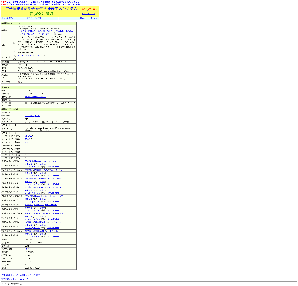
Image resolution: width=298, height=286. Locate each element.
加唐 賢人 (29, 205)
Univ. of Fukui (53, 167)
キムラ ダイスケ (56, 170)
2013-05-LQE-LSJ (32, 116)
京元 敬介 (29, 213)
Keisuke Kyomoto (41, 213)
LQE (27, 112)
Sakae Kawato (38, 231)
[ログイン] (86, 11)
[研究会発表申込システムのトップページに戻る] (21, 275)
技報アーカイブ (88, 14)
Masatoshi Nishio (41, 179)
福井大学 (28, 164)
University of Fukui (32, 167)
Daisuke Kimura (41, 170)
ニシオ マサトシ (57, 179)
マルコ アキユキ (55, 187)
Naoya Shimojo (40, 161)
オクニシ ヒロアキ (57, 196)
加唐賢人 (69, 31)
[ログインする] (55, 34)
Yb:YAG (21, 56)
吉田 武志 (29, 222)
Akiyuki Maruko (40, 187)
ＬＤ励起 (36, 56)
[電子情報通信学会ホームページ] (14, 279)
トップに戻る (7, 18)
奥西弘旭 (60, 31)
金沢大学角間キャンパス (35, 97)
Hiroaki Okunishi (41, 196)
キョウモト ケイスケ (59, 213)
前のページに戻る (34, 18)
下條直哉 (22, 31)
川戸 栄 (40, 34)
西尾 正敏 (29, 179)
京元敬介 (21, 34)
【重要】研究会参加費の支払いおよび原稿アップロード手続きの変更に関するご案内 (44, 4)
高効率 (28, 56)
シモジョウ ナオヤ (56, 161)
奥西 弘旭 (29, 196)
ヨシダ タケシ (55, 222)
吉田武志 (30, 34)
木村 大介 (29, 170)
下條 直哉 (29, 161)
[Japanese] (84, 18)
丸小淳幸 (50, 31)
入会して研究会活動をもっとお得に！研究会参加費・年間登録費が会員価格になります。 (44, 2)
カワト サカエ (52, 231)
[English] (94, 18)
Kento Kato (39, 205)
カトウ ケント (51, 205)
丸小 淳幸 (29, 187)
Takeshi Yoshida (41, 222)
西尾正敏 (41, 31)
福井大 (48, 34)
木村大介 (32, 31)
